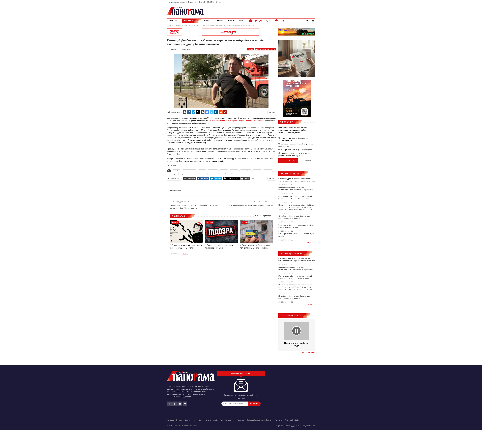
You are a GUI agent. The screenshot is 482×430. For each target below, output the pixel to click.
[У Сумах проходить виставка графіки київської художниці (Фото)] (186, 231)
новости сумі (268, 170)
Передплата (192, 2)
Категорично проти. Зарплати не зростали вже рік (293, 139)
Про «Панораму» (227, 420)
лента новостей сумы (189, 170)
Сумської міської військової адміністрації (225, 120)
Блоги (219, 21)
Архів (241, 21)
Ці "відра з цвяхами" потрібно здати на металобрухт (295, 145)
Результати (308, 160)
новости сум (257, 170)
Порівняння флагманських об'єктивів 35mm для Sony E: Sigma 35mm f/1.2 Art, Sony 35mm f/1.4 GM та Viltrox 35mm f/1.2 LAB (296, 207)
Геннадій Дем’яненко (253, 120)
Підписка (240, 420)
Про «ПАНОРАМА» (206, 2)
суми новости (201, 174)
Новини (187, 21)
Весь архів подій (308, 352)
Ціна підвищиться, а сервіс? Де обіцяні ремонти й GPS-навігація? (295, 154)
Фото (194, 420)
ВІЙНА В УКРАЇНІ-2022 (262, 49)
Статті (187, 420)
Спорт (231, 21)
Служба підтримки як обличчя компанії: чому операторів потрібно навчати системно (296, 180)
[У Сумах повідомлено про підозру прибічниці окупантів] (221, 231)
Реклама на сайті (292, 420)
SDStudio (311, 426)
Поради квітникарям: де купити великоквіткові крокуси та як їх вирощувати (295, 188)
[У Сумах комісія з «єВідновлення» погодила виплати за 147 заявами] (256, 231)
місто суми (202, 170)
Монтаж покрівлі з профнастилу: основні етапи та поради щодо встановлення (295, 197)
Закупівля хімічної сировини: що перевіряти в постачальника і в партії (296, 226)
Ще (267, 21)
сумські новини (225, 174)
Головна (173, 21)
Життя (206, 21)
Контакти (219, 2)
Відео (201, 420)
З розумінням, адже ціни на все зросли (297, 150)
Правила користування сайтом (259, 420)
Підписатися (254, 404)
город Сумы (176, 170)
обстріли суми (184, 174)
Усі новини (310, 242)
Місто (273, 49)
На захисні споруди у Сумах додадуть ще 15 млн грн (250, 205)
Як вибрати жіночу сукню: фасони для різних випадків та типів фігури (294, 217)
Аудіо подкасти (260, 21)
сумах (193, 174)
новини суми (234, 170)
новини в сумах (212, 170)
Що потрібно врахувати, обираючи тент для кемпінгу (296, 235)
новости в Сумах (246, 170)
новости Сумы (172, 174)
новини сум (223, 170)
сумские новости (213, 174)
